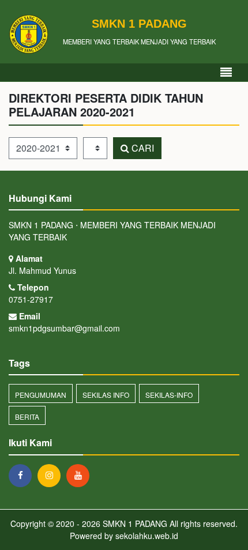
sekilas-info (169, 395)
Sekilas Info (105, 395)
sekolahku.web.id (146, 535)
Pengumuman (40, 395)
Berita (27, 416)
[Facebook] (23, 475)
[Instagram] (51, 475)
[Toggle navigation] (226, 72)
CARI (141, 148)
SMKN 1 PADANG (133, 523)
